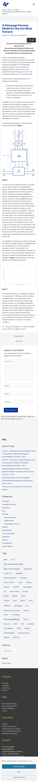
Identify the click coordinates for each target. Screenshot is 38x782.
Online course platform (9, 726)
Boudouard (28, 569)
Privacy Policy (6, 663)
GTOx (31, 601)
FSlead (6, 596)
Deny (19, 772)
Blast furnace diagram (12, 569)
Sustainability (9, 633)
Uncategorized (7, 543)
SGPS (15, 624)
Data (3, 511)
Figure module (14, 591)
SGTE (22, 624)
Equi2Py (7, 587)
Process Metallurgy (12, 619)
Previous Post (19, 336)
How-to (7, 606)
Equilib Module (9, 520)
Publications (6, 537)
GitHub (22, 601)
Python (26, 619)
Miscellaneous (6, 530)
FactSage (5, 514)
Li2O (26, 606)
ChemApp (5, 501)
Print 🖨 (31, 40)
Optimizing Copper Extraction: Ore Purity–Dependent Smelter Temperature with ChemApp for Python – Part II (18, 471)
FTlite (23, 596)
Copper (20, 582)
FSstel (14, 596)
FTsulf (15, 600)
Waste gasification (24, 633)
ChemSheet (6, 688)
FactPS (16, 587)
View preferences (19, 777)
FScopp (25, 591)
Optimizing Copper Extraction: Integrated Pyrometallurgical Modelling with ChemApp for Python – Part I (17, 480)
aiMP (5, 560)
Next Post (19, 341)
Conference (6, 508)
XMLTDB (16, 637)
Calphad (19, 573)
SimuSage (18, 72)
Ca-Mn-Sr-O (8, 573)
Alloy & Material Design (9, 704)
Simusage (29, 315)
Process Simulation (8, 533)
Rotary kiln (7, 624)
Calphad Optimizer (10, 517)
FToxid (6, 601)
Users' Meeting (7, 546)
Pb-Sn (6, 615)
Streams (27, 628)
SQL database (8, 628)
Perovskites (16, 615)
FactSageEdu (27, 587)
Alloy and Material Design (13, 564)
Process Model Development (11, 731)
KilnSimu (5, 527)
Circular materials (9, 582)
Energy (28, 582)
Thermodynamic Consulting (11, 729)
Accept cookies (19, 766)
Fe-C (5, 591)
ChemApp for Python (9, 504)
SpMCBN (31, 624)
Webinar (6, 637)
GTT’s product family (25, 74)
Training (4, 540)
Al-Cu (13, 560)
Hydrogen (18, 606)
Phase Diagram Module (11, 524)
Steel (19, 628)
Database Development (9, 733)
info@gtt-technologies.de (15, 756)
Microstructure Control (12, 610)
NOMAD (26, 610)
